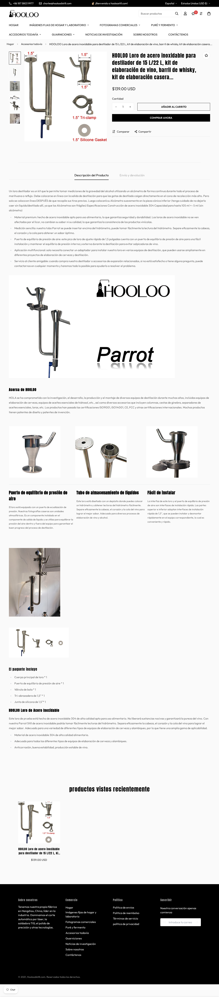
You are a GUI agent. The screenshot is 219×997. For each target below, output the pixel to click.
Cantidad (117, 98)
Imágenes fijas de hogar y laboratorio (57, 25)
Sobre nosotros (145, 34)
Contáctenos (178, 34)
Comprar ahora (161, 117)
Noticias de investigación (103, 34)
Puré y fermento (163, 25)
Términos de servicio (125, 918)
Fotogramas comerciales (118, 25)
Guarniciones (62, 34)
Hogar (13, 25)
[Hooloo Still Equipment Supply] (24, 13)
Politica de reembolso (126, 913)
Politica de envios (123, 907)
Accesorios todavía (23, 34)
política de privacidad (126, 924)
